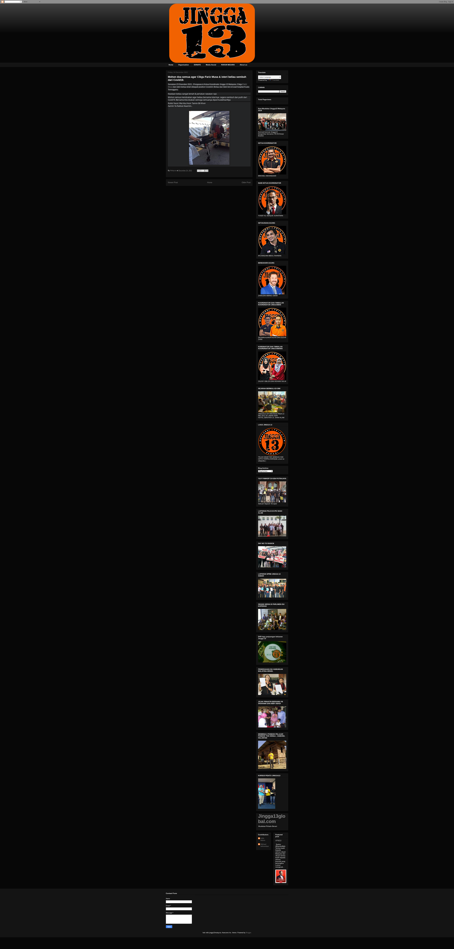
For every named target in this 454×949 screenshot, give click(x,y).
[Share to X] (202, 171)
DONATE (197, 65)
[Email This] (198, 171)
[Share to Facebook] (205, 171)
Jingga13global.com (271, 818)
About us (243, 65)
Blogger (248, 933)
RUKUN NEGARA (228, 65)
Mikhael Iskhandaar (264, 845)
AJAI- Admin (262, 839)
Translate (275, 80)
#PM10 (278, 840)
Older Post (246, 182)
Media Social (211, 65)
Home (171, 65)
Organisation (183, 65)
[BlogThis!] (200, 171)
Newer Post (173, 182)
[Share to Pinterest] (207, 171)
